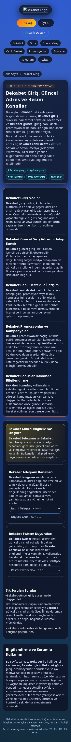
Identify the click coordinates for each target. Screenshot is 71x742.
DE (60, 729)
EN (55, 729)
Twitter (45, 59)
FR (33, 732)
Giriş (33, 43)
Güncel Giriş (50, 43)
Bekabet (18, 43)
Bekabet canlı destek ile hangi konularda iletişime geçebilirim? (33, 630)
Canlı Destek (14, 51)
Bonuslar (59, 51)
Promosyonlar (38, 51)
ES (65, 729)
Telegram (27, 59)
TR (51, 729)
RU (37, 732)
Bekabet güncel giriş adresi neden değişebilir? (29, 597)
